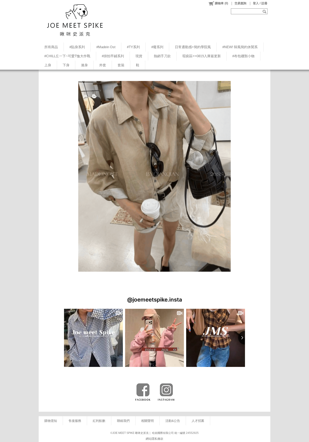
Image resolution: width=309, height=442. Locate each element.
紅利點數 (99, 421)
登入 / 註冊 (260, 3)
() (221, 3)
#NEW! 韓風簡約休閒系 (240, 47)
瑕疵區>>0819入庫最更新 (201, 56)
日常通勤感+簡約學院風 (193, 47)
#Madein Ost (105, 47)
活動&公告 (172, 421)
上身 (47, 65)
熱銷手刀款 (162, 56)
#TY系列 (133, 47)
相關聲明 (147, 421)
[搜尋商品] (265, 11)
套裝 (121, 65)
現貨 (138, 56)
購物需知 (50, 421)
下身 (66, 65)
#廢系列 (157, 47)
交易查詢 (240, 3)
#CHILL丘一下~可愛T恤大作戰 (67, 56)
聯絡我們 (123, 421)
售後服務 (75, 421)
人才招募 (198, 421)
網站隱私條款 (154, 438)
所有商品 (51, 47)
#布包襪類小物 (243, 56)
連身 (84, 65)
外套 (102, 65)
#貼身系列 (77, 47)
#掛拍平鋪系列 (113, 56)
